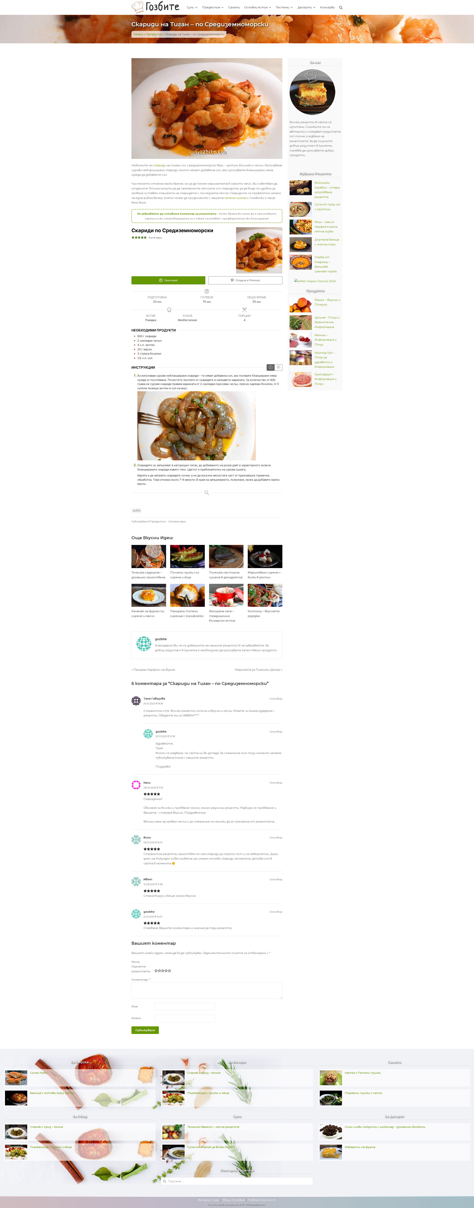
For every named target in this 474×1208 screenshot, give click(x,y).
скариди (159, 165)
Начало (138, 34)
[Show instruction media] (270, 367)
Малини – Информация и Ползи (325, 339)
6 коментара (177, 521)
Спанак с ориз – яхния (46, 1127)
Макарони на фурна (360, 1147)
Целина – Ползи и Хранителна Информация (327, 322)
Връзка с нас (208, 1200)
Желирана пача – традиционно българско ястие (222, 615)
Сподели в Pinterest (247, 280)
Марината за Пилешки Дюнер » (258, 669)
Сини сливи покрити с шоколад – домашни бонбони (385, 1127)
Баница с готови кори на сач (52, 1093)
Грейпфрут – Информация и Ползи (325, 379)
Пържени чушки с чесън (363, 1093)
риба (136, 510)
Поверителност (262, 1200)
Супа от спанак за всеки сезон (210, 1147)
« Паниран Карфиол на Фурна (153, 669)
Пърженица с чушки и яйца (51, 1147)
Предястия (154, 34)
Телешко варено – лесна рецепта (213, 1127)
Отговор (276, 698)
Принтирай (170, 280)
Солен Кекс (38, 1072)
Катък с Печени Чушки (363, 1072)
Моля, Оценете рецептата (140, 966)
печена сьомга (235, 198)
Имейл (136, 1018)
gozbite (161, 639)
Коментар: (141, 979)
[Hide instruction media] (278, 367)
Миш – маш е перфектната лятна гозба (326, 226)
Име (134, 1006)
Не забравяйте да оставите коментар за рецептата (177, 213)
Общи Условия (233, 1200)
